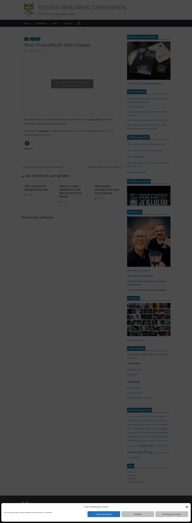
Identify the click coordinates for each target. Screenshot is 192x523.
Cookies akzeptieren (104, 514)
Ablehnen (138, 514)
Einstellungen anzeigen (171, 514)
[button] (186, 507)
